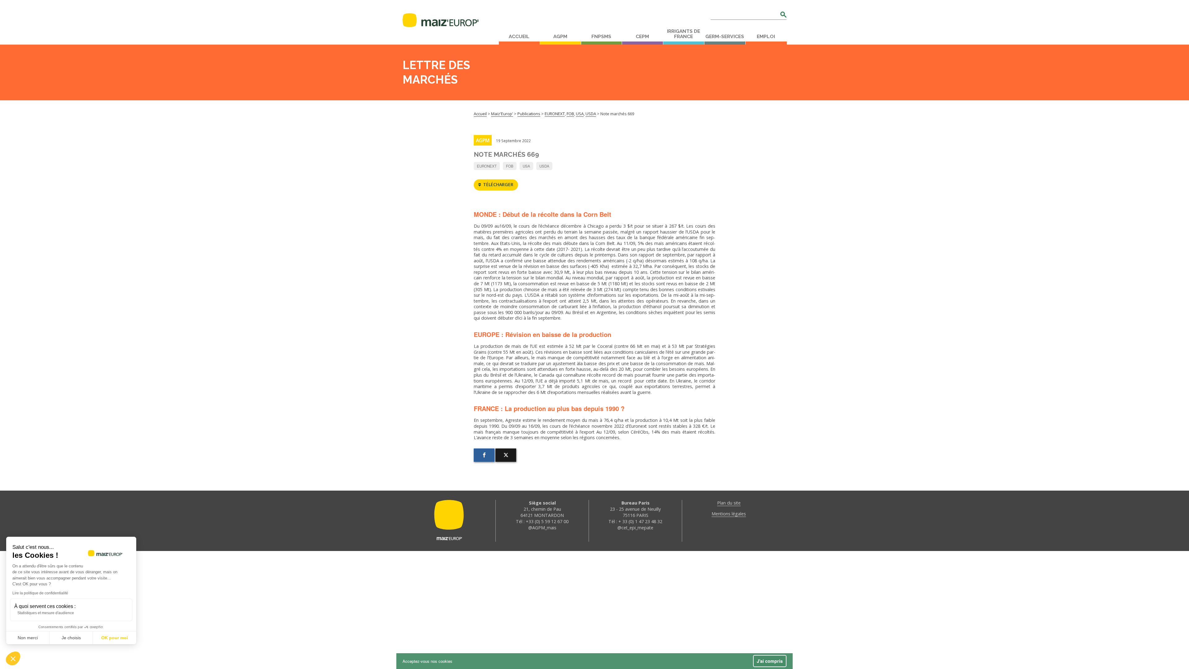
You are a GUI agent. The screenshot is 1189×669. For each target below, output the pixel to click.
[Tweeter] (505, 455)
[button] (13, 658)
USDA (544, 166)
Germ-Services (724, 36)
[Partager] (484, 455)
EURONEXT (487, 166)
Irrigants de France (683, 33)
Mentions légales (729, 514)
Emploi (766, 36)
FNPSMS (601, 36)
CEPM (642, 36)
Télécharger (498, 184)
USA (526, 166)
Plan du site (729, 503)
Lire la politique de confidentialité (40, 593)
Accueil (519, 36)
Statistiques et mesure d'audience (45, 613)
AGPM (560, 36)
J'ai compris (770, 661)
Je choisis (71, 637)
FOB (509, 166)
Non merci (28, 637)
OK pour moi (114, 637)
